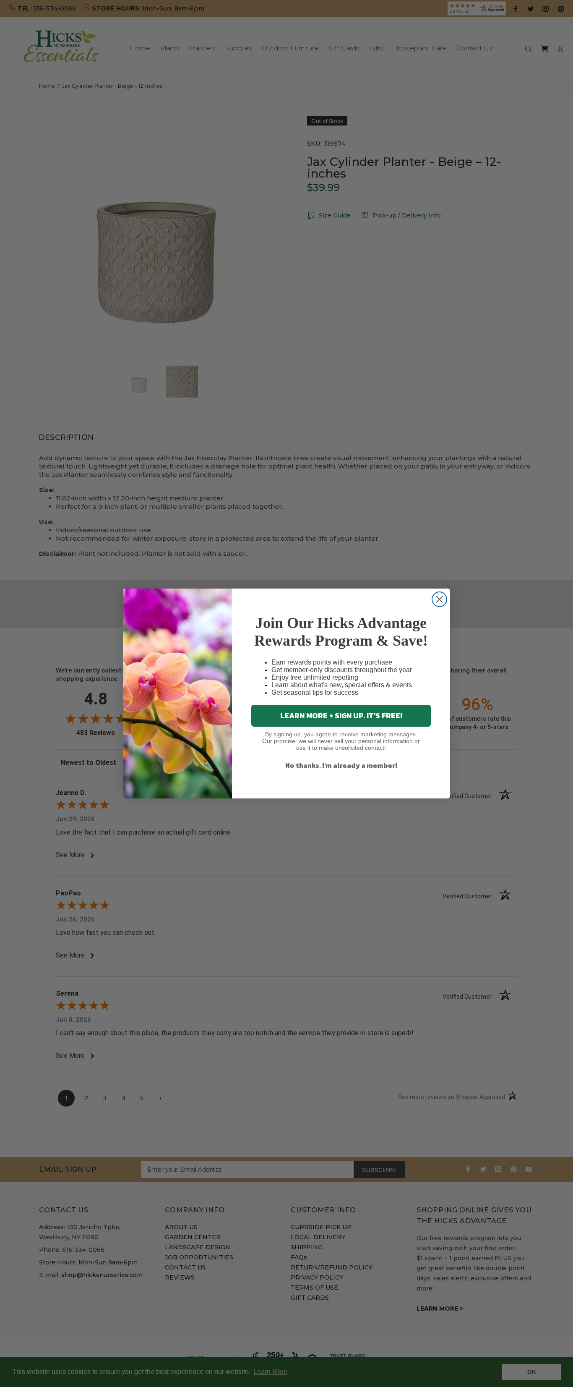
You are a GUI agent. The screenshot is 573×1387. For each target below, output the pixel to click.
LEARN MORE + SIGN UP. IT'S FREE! (341, 715)
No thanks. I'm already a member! (341, 765)
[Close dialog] (439, 599)
